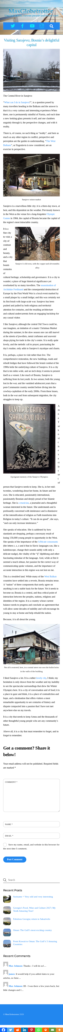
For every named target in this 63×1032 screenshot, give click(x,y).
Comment (11, 782)
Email (9, 836)
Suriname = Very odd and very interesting (33, 896)
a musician (24, 503)
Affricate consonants (48, 541)
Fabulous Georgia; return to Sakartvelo (31, 919)
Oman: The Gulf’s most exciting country (32, 930)
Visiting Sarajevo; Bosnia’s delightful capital (31, 42)
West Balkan (50, 576)
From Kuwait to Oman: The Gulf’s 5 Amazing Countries (35, 943)
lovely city (41, 678)
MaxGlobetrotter (12, 1014)
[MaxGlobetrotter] (31, 17)
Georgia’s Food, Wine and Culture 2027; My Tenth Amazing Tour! (34, 909)
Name (9, 824)
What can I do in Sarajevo (16, 102)
